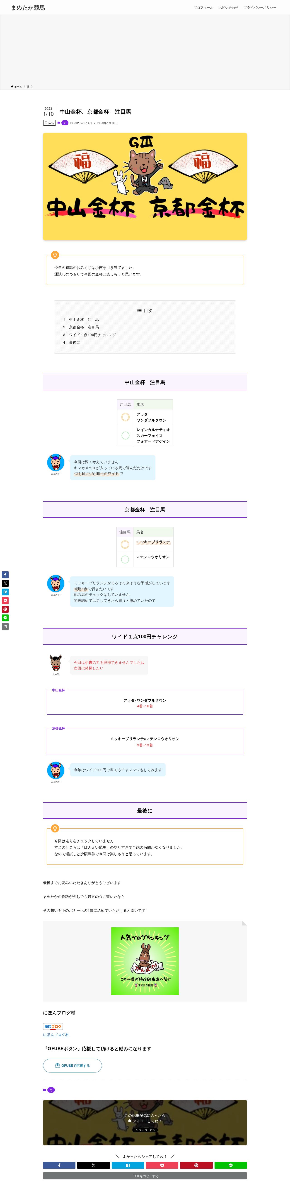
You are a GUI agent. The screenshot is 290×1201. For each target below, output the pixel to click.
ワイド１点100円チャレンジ (92, 334)
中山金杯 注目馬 (84, 319)
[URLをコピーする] (5, 626)
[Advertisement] (145, 50)
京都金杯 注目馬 (84, 326)
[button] (59, 1165)
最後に (74, 342)
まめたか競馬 (28, 7)
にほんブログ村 (56, 1034)
